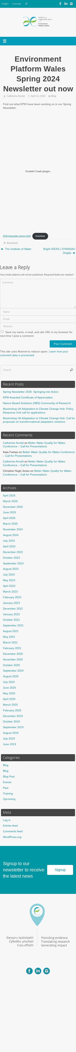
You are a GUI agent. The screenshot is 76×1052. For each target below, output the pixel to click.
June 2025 (9, 512)
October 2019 (11, 721)
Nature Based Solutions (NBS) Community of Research (37, 403)
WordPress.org (12, 837)
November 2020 (13, 659)
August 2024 (11, 535)
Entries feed (10, 825)
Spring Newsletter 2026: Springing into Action (30, 391)
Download (40, 236)
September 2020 (13, 670)
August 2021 (11, 631)
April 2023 (9, 586)
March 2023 (10, 591)
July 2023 (9, 574)
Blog (53, 96)
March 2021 (10, 642)
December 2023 (13, 552)
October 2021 (11, 619)
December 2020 (13, 653)
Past (5, 787)
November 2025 (13, 506)
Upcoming (9, 799)
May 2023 (9, 580)
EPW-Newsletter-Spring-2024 (17, 236)
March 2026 (10, 501)
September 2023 (13, 563)
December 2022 (13, 608)
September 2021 (13, 625)
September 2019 (13, 727)
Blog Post (9, 776)
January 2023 (11, 603)
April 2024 (9, 546)
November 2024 (13, 529)
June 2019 (9, 744)
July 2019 (9, 738)
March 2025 (10, 523)
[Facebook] (60, 3)
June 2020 (9, 687)
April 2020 (9, 699)
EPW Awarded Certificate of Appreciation (28, 397)
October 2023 (11, 557)
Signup (60, 870)
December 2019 (13, 716)
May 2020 (9, 693)
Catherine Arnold (16, 96)
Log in (7, 820)
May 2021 (9, 636)
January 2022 (11, 614)
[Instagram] (71, 3)
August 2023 (11, 568)
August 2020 (11, 676)
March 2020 (10, 704)
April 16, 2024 (38, 96)
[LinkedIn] (66, 3)
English (5, 4)
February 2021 (12, 648)
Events (7, 782)
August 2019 (11, 732)
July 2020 (9, 682)
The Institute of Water (17, 249)
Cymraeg (16, 4)
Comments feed (13, 831)
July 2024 (9, 540)
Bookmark (12, 243)
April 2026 (9, 495)
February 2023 (12, 597)
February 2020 (12, 710)
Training (8, 793)
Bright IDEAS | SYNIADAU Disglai (59, 251)
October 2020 (11, 665)
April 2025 (9, 518)
